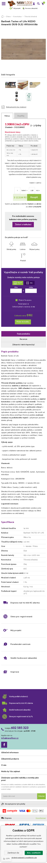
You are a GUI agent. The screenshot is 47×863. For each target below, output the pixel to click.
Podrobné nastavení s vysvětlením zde (23, 857)
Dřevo (8, 16)
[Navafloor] (2, 16)
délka (31, 287)
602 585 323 (19, 728)
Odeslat (41, 796)
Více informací (41, 818)
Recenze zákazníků (31, 8)
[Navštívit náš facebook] (4, 745)
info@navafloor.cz (9, 738)
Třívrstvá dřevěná (30, 16)
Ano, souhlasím (34, 853)
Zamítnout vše (13, 853)
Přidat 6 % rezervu (25, 300)
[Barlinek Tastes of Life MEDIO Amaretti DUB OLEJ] (10, 85)
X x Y (20, 283)
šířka (16, 287)
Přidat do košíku (23, 322)
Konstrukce (17, 16)
